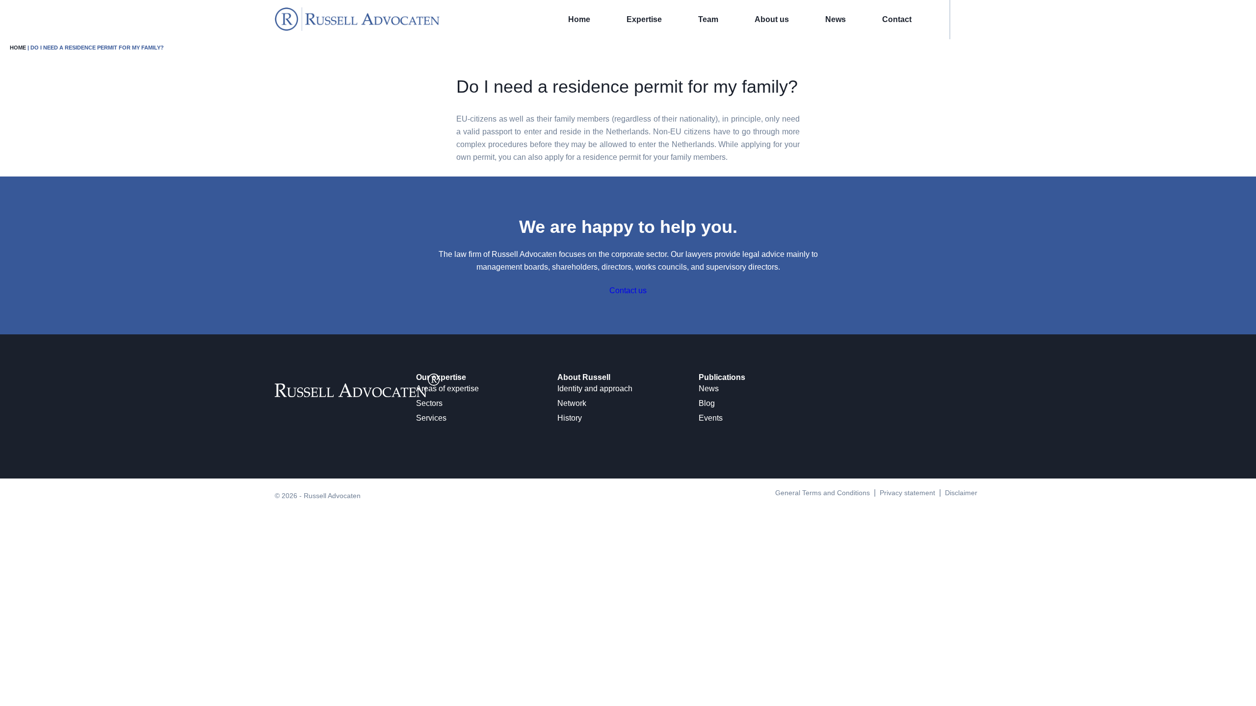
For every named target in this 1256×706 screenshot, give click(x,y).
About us (772, 19)
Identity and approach (594, 388)
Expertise (644, 19)
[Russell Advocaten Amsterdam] (357, 28)
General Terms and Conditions (822, 493)
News (835, 19)
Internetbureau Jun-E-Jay (665, 508)
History (569, 418)
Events (711, 418)
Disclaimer (961, 493)
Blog (707, 403)
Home (579, 19)
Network (571, 403)
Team (708, 19)
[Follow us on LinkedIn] (278, 416)
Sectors (429, 403)
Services (431, 418)
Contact (897, 19)
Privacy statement (907, 493)
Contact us (628, 290)
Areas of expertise (447, 388)
